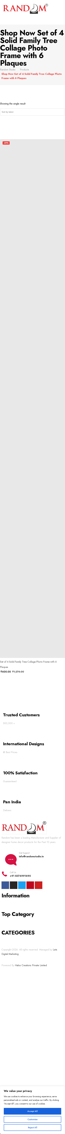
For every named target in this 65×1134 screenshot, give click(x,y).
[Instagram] (13, 885)
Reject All (32, 1127)
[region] (32, 1110)
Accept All (33, 1111)
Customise (32, 1119)
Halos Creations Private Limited (31, 965)
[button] (32, 20)
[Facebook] (5, 885)
